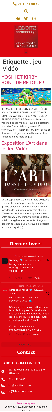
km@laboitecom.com (21, 385)
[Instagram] (34, 18)
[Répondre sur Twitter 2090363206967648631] (11, 278)
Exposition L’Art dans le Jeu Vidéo (24, 145)
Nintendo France (18, 289)
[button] (26, 11)
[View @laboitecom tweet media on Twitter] (22, 271)
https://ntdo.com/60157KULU (25, 329)
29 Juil (12, 293)
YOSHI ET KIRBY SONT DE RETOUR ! (22, 79)
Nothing (13, 260)
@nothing (27, 260)
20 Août (38, 260)
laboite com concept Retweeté (30, 256)
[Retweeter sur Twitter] (16, 256)
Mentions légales (26, 403)
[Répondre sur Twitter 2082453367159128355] (11, 334)
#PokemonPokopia (19, 313)
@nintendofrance (41, 290)
